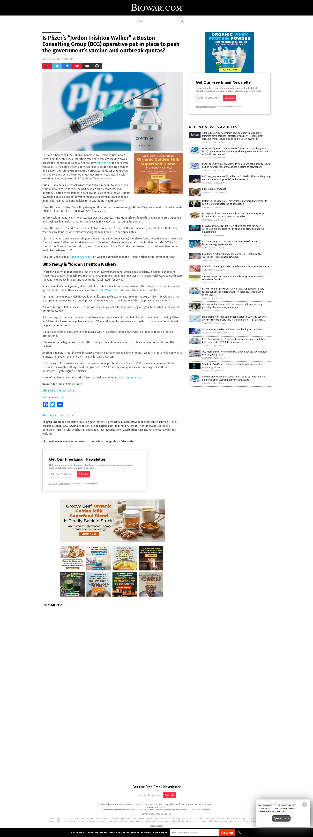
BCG (81, 421)
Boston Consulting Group (161, 421)
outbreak (164, 425)
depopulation (99, 425)
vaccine (142, 429)
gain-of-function (118, 425)
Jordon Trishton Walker (143, 425)
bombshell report (81, 256)
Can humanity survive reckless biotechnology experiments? (233, 329)
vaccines (170, 429)
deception (83, 425)
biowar (125, 421)
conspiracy (60, 425)
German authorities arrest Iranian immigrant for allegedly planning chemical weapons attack (232, 306)
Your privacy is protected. (59, 483)
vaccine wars (156, 429)
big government (94, 421)
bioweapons (137, 421)
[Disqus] (112, 650)
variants (47, 433)
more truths (104, 162)
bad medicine (69, 421)
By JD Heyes (218, 298)
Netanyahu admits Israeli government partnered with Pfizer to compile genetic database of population (234, 202)
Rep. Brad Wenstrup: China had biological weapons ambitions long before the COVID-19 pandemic (234, 341)
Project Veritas (73, 429)
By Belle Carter (220, 220)
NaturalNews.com (53, 397)
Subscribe (227, 832)
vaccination (130, 429)
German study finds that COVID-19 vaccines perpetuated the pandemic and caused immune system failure (233, 378)
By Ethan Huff (219, 142)
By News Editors (220, 192)
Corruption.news (131, 377)
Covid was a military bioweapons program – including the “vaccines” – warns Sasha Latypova (232, 255)
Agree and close (281, 818)
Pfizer (59, 429)
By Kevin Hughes (220, 323)
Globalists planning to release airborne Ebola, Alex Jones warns (235, 266)
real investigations (110, 429)
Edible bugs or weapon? (215, 189)
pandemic (48, 429)
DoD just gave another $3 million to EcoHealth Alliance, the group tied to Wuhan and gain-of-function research (236, 178)
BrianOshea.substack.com (58, 390)
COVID (72, 425)
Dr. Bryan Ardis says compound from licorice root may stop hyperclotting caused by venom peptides (233, 215)
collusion (47, 425)
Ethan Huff (67, 58)
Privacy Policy (156, 825)
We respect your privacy (139, 810)
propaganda (90, 429)
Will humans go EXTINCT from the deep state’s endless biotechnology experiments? (231, 243)
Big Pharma (113, 421)
